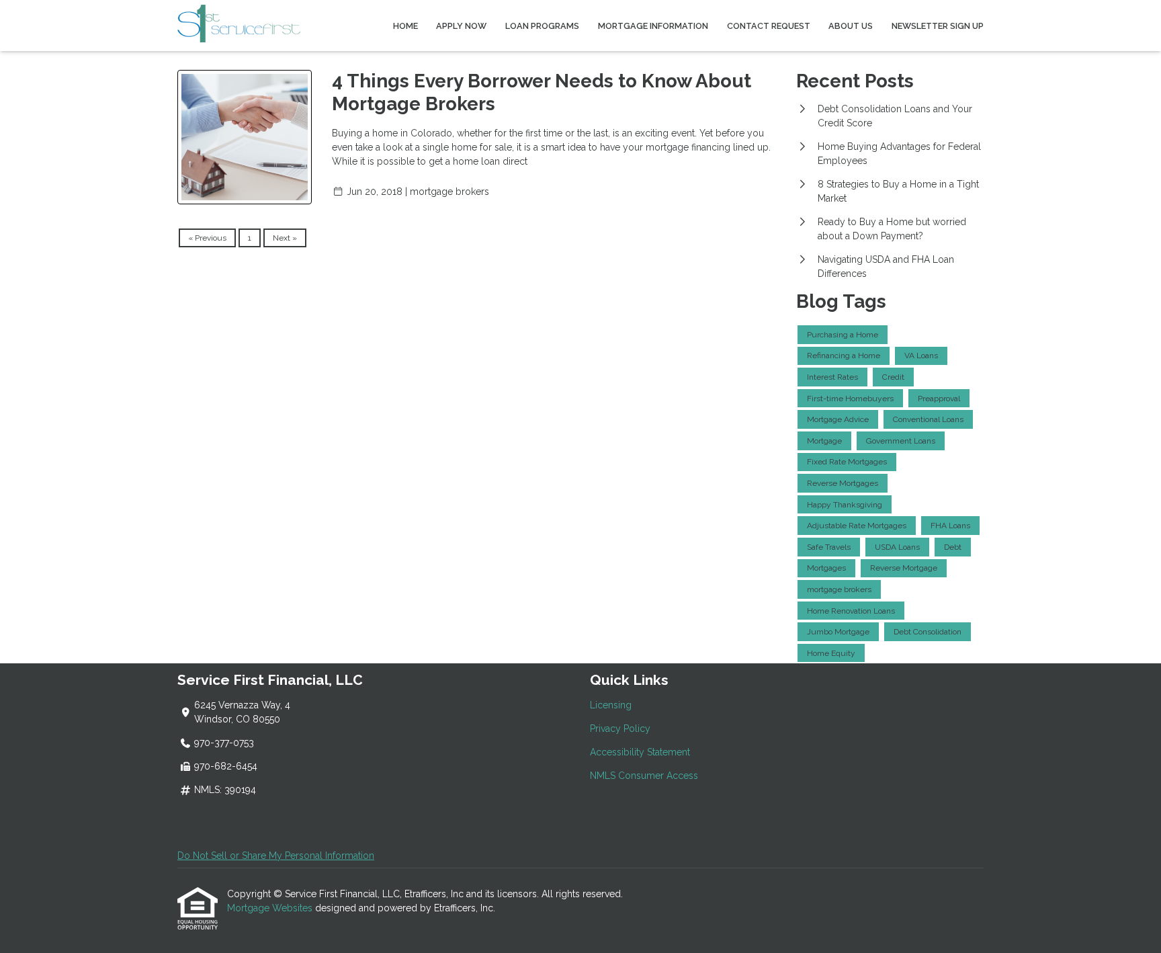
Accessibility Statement (640, 752)
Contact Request (768, 26)
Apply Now (461, 26)
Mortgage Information (653, 26)
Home (405, 26)
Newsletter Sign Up (938, 26)
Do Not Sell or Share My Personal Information (275, 855)
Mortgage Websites (271, 908)
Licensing (611, 705)
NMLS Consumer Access (644, 775)
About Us (850, 26)
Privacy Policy (620, 728)
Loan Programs (542, 26)
